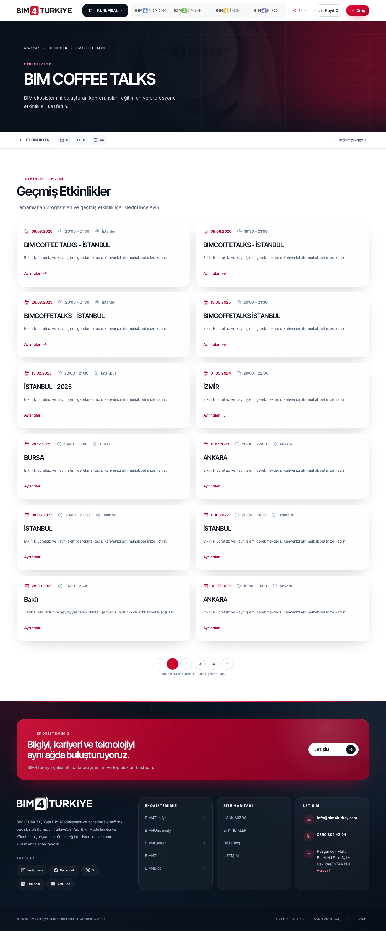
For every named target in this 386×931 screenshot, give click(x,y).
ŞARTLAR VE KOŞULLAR (332, 919)
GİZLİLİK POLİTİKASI (291, 919)
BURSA (34, 457)
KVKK (362, 919)
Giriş (361, 10)
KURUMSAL (107, 10)
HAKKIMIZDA (235, 817)
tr (300, 10)
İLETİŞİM (231, 855)
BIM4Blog (231, 843)
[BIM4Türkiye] (44, 10)
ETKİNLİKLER (234, 830)
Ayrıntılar (32, 273)
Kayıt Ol (332, 10)
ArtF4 (101, 919)
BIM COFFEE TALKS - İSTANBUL (67, 244)
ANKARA (215, 457)
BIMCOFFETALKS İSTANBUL (241, 315)
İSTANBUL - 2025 (47, 386)
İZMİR (211, 386)
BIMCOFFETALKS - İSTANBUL (243, 244)
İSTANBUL (38, 528)
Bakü (31, 599)
